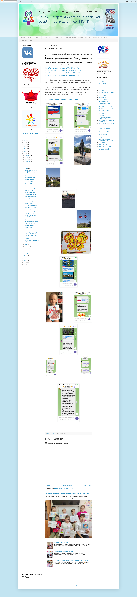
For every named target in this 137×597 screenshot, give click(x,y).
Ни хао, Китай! (28, 199)
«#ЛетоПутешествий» (30, 207)
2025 (25, 142)
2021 (25, 151)
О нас (30, 37)
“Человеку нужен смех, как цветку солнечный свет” (32, 232)
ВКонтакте (101, 81)
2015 (25, 264)
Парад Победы (29, 181)
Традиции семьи (29, 183)
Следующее (49, 485)
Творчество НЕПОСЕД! (31, 194)
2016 (25, 262)
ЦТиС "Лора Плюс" (104, 101)
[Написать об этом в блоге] (60, 433)
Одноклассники (103, 83)
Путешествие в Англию (31, 230)
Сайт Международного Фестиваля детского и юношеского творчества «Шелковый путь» (105, 150)
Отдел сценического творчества (104, 111)
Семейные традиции (30, 223)
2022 (25, 149)
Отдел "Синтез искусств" (105, 107)
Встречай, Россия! (29, 209)
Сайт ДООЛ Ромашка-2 (105, 146)
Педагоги (37, 37)
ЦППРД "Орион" (103, 97)
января (27, 253)
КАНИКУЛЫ (33, 40)
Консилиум (24, 40)
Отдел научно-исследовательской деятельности (104, 131)
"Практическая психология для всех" (64, 551)
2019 (25, 256)
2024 (25, 144)
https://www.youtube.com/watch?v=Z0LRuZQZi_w (64, 75)
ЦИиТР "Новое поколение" (106, 108)
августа (27, 164)
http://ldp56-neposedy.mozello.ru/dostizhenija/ (61, 99)
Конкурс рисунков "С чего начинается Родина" (31, 212)
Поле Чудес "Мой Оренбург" (61, 542)
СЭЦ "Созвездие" (103, 99)
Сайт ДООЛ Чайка (103, 144)
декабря (27, 155)
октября (27, 159)
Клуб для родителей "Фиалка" (98, 37)
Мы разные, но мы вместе (31, 221)
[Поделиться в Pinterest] (65, 433)
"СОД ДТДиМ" (58, 37)
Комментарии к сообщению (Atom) (63, 488)
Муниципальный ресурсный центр (76, 37)
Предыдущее (87, 485)
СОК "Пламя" (102, 142)
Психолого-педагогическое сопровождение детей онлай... (32, 237)
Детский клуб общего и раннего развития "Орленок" (106, 140)
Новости (22, 37)
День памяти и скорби (30, 188)
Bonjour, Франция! (29, 179)
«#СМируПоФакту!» (30, 190)
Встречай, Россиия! (30, 192)
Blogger (76, 585)
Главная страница (68, 485)
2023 (25, 146)
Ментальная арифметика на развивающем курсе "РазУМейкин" (71, 560)
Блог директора (103, 90)
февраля (27, 251)
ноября (27, 157)
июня (26, 168)
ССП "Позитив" (103, 95)
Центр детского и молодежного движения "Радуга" (105, 136)
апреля (27, 246)
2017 (25, 260)
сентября (27, 161)
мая (26, 244)
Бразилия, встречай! (30, 175)
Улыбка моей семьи (30, 177)
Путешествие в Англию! (31, 205)
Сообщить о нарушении (30, 133)
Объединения (47, 37)
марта (26, 248)
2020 (25, 153)
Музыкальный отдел (104, 103)
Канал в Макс (102, 79)
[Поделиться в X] (62, 433)
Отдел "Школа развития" (105, 105)
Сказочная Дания (29, 185)
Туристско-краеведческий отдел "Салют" (105, 118)
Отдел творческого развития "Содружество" (106, 124)
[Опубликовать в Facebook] (63, 433)
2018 (25, 258)
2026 (25, 140)
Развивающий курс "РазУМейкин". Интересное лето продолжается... (68, 493)
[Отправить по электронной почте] (58, 433)
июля (26, 166)
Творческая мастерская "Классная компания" (105, 127)
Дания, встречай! (29, 203)
